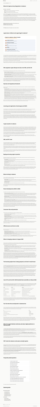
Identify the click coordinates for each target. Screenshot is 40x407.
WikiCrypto (4, 0)
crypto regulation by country (14, 235)
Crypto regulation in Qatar (7, 393)
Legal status (7, 27)
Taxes (13, 27)
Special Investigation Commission (16, 80)
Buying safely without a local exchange (9, 23)
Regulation (31, 0)
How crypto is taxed (6, 398)
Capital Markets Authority (9, 80)
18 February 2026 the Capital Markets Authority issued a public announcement (12, 328)
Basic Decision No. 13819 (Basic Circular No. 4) (12, 250)
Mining (18, 27)
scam (14, 168)
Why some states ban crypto (16, 23)
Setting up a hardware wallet (7, 399)
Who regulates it (11, 27)
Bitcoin (28, 15)
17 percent (30, 312)
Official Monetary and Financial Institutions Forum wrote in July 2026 (22, 256)
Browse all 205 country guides (7, 395)
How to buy (15, 27)
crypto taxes (8, 136)
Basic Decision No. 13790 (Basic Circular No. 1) (12, 245)
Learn (34, 0)
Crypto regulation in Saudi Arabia (7, 394)
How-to (36, 0)
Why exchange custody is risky (7, 400)
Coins (33, 0)
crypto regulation (33, 20)
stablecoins (9, 14)
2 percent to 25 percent (31, 313)
